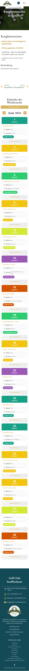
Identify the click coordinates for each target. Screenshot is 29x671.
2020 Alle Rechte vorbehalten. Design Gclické (14, 668)
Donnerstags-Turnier (10, 237)
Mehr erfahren (14, 141)
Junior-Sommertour (9, 209)
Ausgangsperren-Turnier (11, 181)
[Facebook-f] (14, 665)
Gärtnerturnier (7, 377)
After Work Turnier (9, 264)
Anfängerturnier (8, 126)
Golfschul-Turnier (9, 294)
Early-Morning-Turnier (10, 154)
